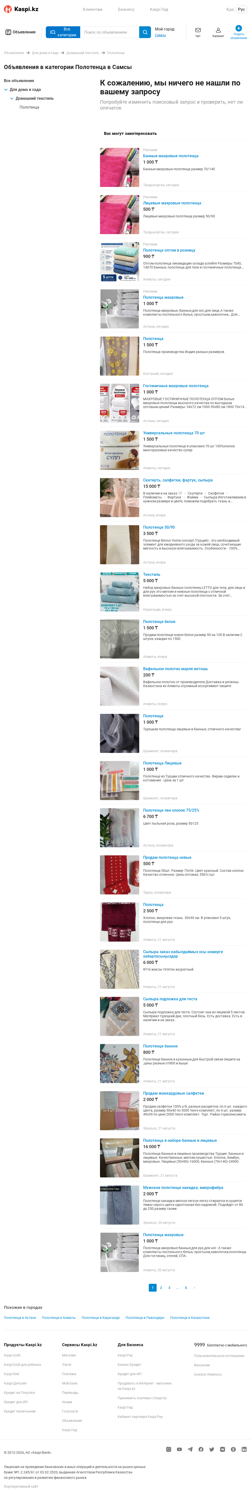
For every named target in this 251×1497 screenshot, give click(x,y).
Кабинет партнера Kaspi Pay (140, 1417)
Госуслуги (70, 1411)
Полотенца (29, 107)
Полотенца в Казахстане (190, 1318)
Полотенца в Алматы (59, 1318)
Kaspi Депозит (15, 1383)
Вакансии (202, 1365)
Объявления (24, 32)
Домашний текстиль (35, 98)
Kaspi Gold (12, 1355)
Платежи (69, 1374)
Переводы (70, 1393)
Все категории (67, 32)
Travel (66, 1365)
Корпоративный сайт (21, 1486)
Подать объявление (239, 36)
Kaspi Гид (69, 1430)
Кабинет (218, 36)
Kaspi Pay (125, 1355)
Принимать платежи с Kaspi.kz (142, 1398)
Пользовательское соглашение (219, 1356)
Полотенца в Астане (20, 1318)
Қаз (230, 9)
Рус (241, 9)
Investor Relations (208, 1374)
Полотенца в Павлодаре (145, 1318)
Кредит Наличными (20, 1411)
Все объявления (19, 80)
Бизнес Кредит (129, 1365)
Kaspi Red (11, 1374)
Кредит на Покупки (19, 1393)
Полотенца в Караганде (101, 1318)
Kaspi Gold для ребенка (22, 1365)
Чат (198, 36)
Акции (67, 1402)
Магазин (69, 1355)
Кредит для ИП (16, 1402)
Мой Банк (70, 1383)
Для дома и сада (25, 89)
